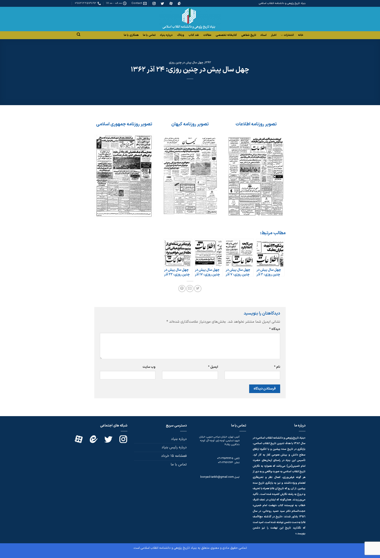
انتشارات (289, 35)
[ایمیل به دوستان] (190, 288)
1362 (208, 62)
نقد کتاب (193, 35)
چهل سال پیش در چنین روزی (186, 62)
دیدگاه (274, 329)
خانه (300, 35)
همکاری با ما (131, 35)
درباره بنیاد (166, 35)
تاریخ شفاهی (248, 35)
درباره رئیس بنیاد (174, 447)
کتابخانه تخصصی (226, 35)
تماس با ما (149, 35)
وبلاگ (180, 35)
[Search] (78, 34)
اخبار (273, 35)
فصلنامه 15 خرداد (174, 456)
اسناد (263, 35)
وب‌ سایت (148, 367)
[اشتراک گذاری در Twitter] (197, 288)
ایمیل (213, 367)
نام (277, 367)
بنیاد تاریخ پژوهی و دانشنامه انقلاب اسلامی (169, 548)
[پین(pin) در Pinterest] (182, 288)
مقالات (207, 35)
